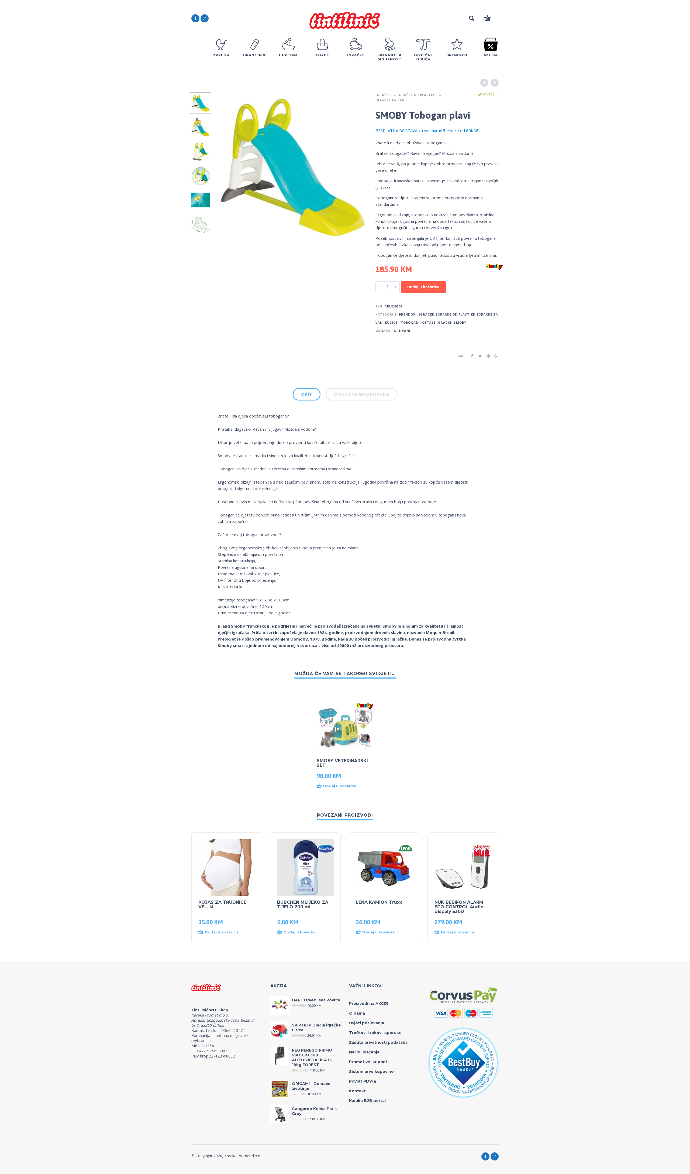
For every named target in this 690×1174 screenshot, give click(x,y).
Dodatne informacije (361, 394)
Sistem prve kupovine (371, 1071)
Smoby (460, 322)
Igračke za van (390, 100)
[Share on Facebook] (470, 356)
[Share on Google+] (495, 356)
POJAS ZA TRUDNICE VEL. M (222, 904)
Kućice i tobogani (402, 322)
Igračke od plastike (417, 95)
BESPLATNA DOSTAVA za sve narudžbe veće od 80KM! (426, 130)
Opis (306, 394)
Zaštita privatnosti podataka (378, 1042)
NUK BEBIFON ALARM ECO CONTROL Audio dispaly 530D (459, 907)
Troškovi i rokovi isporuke (375, 1032)
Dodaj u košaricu (423, 286)
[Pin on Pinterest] (486, 356)
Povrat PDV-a (362, 1081)
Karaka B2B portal (367, 1100)
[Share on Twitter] (478, 356)
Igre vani (401, 330)
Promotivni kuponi (368, 1061)
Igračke (383, 95)
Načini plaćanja (364, 1052)
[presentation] (229, 167)
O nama (357, 1013)
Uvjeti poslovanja (366, 1023)
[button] (340, 786)
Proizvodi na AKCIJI (368, 1003)
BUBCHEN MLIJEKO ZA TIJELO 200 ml (302, 904)
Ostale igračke (437, 322)
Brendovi (408, 314)
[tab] (307, 395)
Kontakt (357, 1091)
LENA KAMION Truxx (379, 902)
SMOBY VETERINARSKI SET (342, 763)
